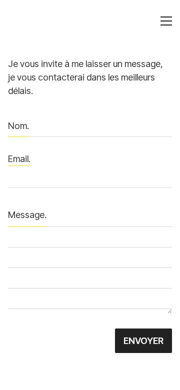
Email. (19, 159)
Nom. (18, 125)
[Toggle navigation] (166, 21)
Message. (27, 215)
